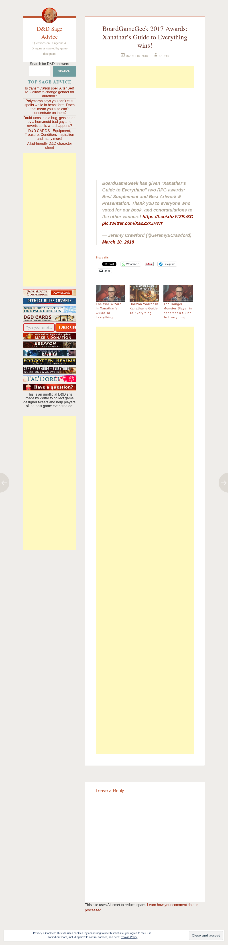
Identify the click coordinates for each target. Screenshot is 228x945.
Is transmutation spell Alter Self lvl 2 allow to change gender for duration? (49, 92)
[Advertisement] (49, 220)
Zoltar (164, 56)
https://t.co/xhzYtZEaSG (167, 216)
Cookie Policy (129, 937)
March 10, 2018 (118, 242)
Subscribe (68, 327)
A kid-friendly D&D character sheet (49, 145)
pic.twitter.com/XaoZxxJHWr (132, 223)
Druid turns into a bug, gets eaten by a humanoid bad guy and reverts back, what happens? (49, 122)
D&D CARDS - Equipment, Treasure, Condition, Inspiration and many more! (49, 134)
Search (64, 71)
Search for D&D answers (49, 64)
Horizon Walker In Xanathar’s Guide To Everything (144, 308)
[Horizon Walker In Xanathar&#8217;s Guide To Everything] (144, 293)
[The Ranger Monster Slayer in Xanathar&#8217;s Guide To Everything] (178, 293)
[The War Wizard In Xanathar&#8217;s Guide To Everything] (110, 293)
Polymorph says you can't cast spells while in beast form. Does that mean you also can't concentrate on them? (49, 107)
